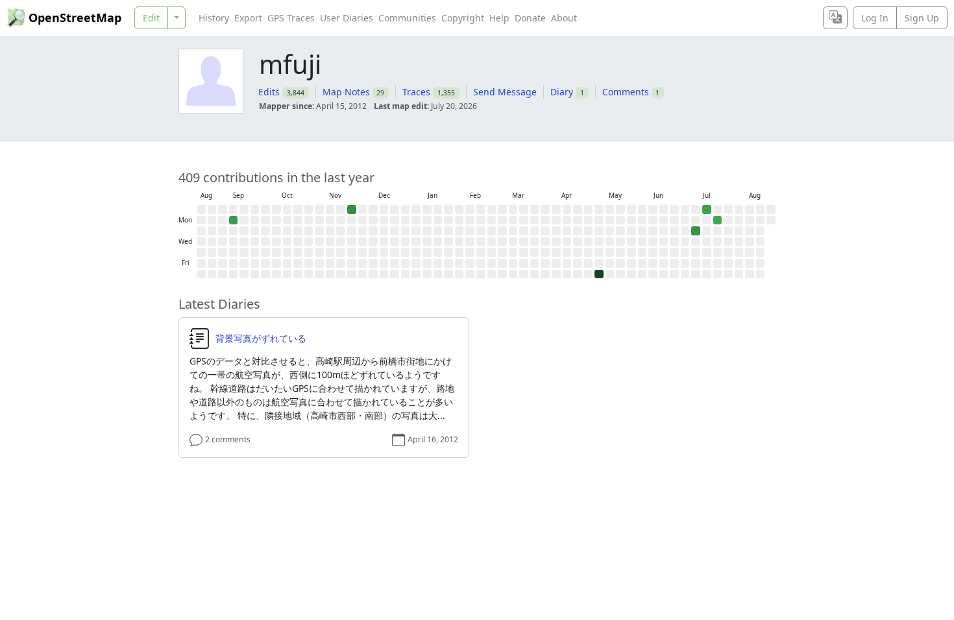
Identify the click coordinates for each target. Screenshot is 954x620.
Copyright (462, 18)
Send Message (505, 92)
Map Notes (346, 92)
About (564, 18)
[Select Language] (835, 17)
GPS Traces (291, 18)
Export (248, 18)
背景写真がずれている (260, 338)
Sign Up (922, 18)
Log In (874, 18)
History (214, 18)
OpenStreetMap (75, 17)
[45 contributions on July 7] (695, 230)
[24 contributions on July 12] (706, 209)
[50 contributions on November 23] (351, 209)
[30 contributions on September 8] (233, 220)
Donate (530, 18)
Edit (151, 18)
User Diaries (346, 18)
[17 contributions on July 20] (717, 220)
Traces (416, 92)
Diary (561, 92)
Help (499, 18)
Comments (625, 92)
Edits (269, 92)
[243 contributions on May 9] (599, 274)
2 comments (228, 439)
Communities (407, 18)
